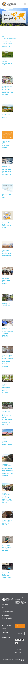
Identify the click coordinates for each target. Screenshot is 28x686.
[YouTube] (19, 640)
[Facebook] (16, 640)
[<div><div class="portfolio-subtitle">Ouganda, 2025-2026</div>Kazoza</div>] (7, 105)
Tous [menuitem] (3, 36)
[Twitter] (16, 643)
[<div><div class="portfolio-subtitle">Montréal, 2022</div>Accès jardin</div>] (7, 294)
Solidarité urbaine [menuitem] (6, 46)
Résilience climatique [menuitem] (7, 43)
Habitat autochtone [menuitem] (7, 41)
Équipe (4, 628)
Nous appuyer (5, 634)
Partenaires (5, 639)
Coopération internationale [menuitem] (9, 38)
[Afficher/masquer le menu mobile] (25, 4)
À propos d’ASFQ (6, 625)
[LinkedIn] (23, 640)
